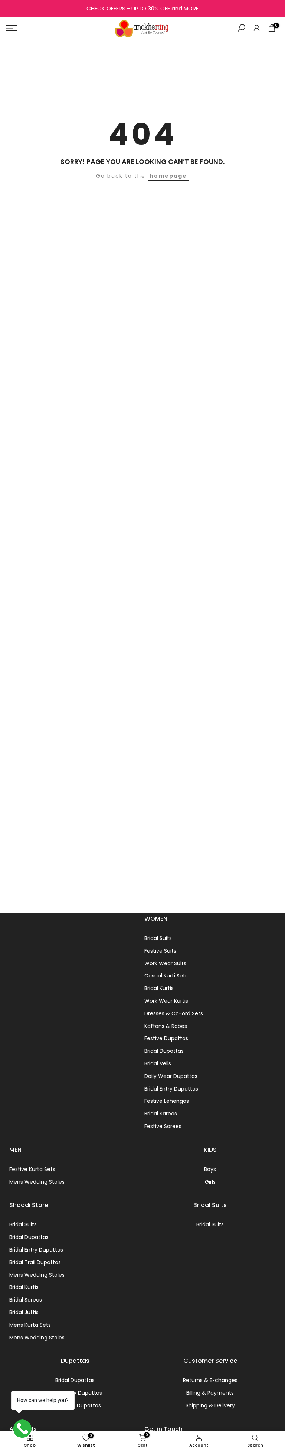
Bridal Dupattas (164, 1051)
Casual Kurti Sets (166, 975)
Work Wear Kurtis (166, 1001)
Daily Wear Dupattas (170, 1076)
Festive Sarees (162, 1126)
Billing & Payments (210, 1392)
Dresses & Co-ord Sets (173, 1013)
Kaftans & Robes (165, 1026)
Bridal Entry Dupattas (171, 1088)
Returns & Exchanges (210, 1380)
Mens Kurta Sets (30, 1325)
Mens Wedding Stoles (37, 1181)
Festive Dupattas (166, 1038)
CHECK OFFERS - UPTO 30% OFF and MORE (142, 8)
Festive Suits (160, 950)
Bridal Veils (157, 1063)
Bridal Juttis (24, 1312)
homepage (168, 175)
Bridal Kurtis (159, 988)
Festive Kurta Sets (32, 1169)
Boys (210, 1169)
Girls (210, 1181)
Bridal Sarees (160, 1113)
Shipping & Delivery (210, 1405)
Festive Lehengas (166, 1101)
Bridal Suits (158, 938)
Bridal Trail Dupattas (35, 1262)
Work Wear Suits (165, 963)
